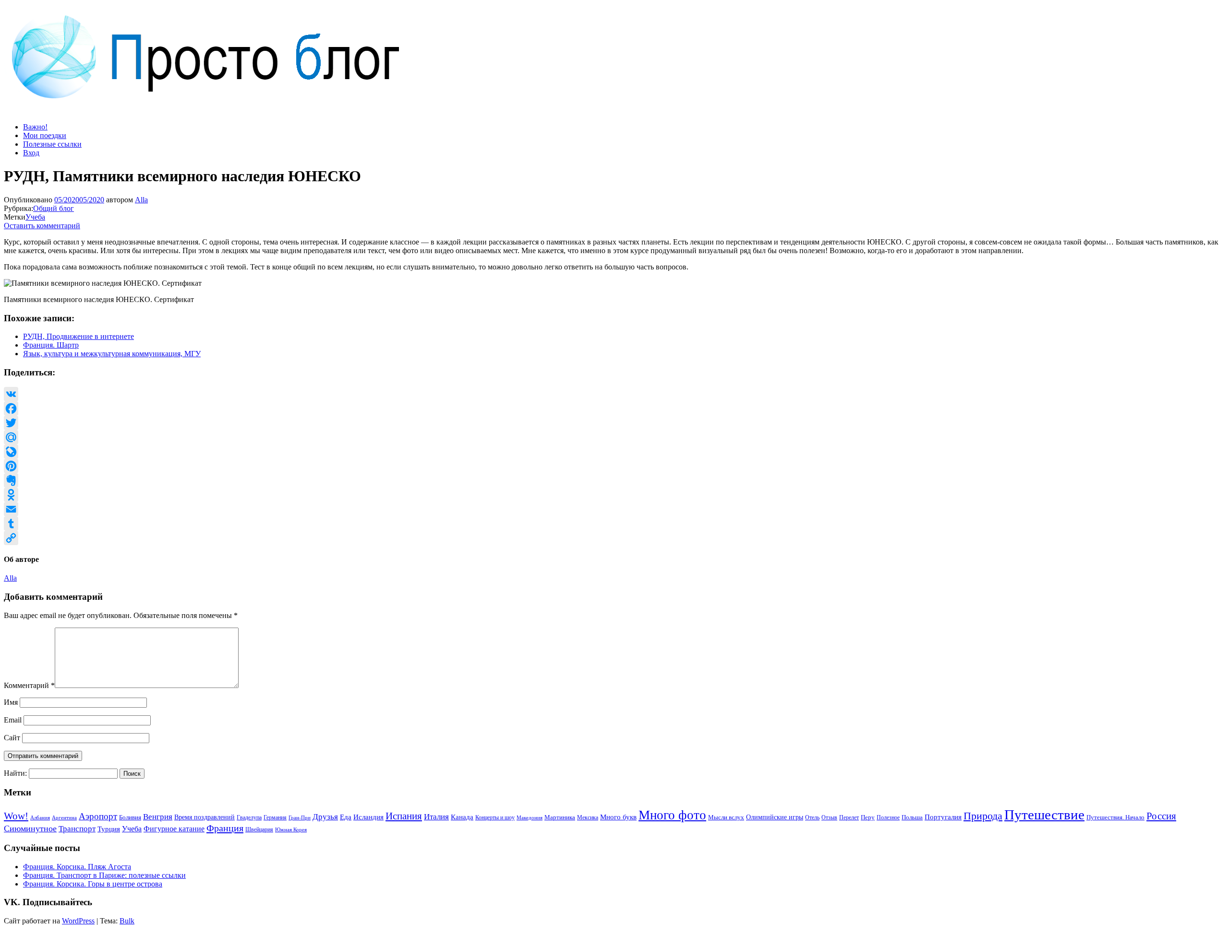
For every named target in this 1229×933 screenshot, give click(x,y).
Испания (404, 816)
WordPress (78, 921)
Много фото (672, 815)
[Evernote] (614, 480)
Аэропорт (98, 816)
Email (13, 720)
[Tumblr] (614, 523)
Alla (141, 200)
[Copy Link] (614, 538)
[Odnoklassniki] (614, 495)
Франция (224, 828)
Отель (812, 817)
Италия (436, 816)
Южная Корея (291, 829)
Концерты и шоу (495, 817)
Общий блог (53, 208)
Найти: (15, 773)
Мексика (587, 817)
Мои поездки (44, 135)
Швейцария (259, 829)
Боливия (130, 817)
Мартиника (559, 817)
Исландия (368, 817)
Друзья (325, 816)
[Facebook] (614, 408)
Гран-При (300, 817)
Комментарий (29, 685)
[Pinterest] (614, 466)
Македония (529, 817)
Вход (31, 153)
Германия (275, 817)
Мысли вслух (726, 817)
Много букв (618, 817)
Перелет (849, 817)
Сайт (12, 738)
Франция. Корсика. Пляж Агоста (77, 867)
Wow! (16, 816)
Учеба (35, 217)
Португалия (943, 817)
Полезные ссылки (52, 144)
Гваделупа (249, 817)
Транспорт (77, 828)
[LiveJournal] (614, 451)
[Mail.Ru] (614, 437)
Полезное (888, 817)
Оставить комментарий (42, 226)
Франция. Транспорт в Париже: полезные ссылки (104, 875)
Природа (983, 816)
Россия (1161, 816)
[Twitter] (614, 423)
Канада (462, 817)
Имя (11, 702)
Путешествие (1044, 814)
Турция (108, 829)
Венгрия (157, 816)
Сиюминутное (30, 828)
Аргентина (64, 817)
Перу (868, 817)
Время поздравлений (204, 817)
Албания (40, 817)
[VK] (614, 394)
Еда (345, 817)
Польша (912, 817)
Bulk (127, 921)
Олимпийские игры (774, 817)
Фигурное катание (174, 828)
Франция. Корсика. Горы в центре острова (92, 884)
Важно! (35, 127)
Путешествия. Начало (1115, 817)
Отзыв (829, 817)
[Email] (614, 509)
